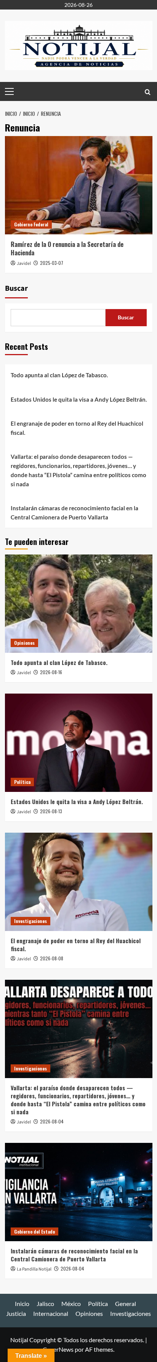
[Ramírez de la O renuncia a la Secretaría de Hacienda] (78, 185)
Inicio (22, 1303)
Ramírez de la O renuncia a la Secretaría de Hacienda (67, 248)
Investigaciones (30, 921)
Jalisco (45, 1303)
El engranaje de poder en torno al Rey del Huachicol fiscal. (77, 428)
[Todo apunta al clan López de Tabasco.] (78, 603)
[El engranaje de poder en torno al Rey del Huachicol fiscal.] (78, 882)
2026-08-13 (51, 811)
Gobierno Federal (31, 224)
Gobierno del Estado (34, 1231)
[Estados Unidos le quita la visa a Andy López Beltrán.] (78, 743)
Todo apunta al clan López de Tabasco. (59, 375)
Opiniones (24, 642)
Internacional (50, 1313)
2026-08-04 (52, 1121)
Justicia (16, 1313)
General (125, 1303)
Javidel (24, 263)
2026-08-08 (51, 958)
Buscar (16, 288)
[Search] (147, 91)
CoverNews (58, 1349)
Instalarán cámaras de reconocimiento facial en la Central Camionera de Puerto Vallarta (74, 513)
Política (22, 782)
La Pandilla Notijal (34, 1269)
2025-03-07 (51, 263)
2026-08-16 (51, 672)
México (71, 1303)
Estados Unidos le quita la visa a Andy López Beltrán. (79, 399)
